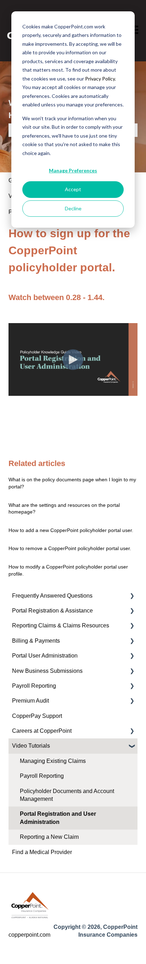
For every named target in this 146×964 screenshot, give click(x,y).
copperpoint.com (29, 935)
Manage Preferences (73, 170)
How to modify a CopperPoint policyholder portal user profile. (68, 570)
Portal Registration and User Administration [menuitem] (58, 818)
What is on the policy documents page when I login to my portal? (72, 483)
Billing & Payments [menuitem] (36, 641)
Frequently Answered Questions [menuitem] (52, 596)
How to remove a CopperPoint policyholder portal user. (70, 548)
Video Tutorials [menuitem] (31, 746)
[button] (131, 596)
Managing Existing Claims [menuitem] (53, 761)
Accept (73, 189)
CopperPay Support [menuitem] (37, 716)
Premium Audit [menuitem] (30, 701)
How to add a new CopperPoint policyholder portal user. (71, 530)
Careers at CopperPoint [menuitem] (42, 731)
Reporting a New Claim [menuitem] (49, 837)
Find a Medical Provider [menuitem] (42, 852)
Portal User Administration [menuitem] (45, 656)
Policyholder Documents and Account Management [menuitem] (67, 795)
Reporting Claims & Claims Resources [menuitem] (60, 625)
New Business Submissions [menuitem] (47, 671)
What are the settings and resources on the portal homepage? (64, 508)
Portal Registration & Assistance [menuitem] (52, 611)
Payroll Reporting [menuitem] (34, 686)
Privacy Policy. (100, 79)
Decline (73, 208)
